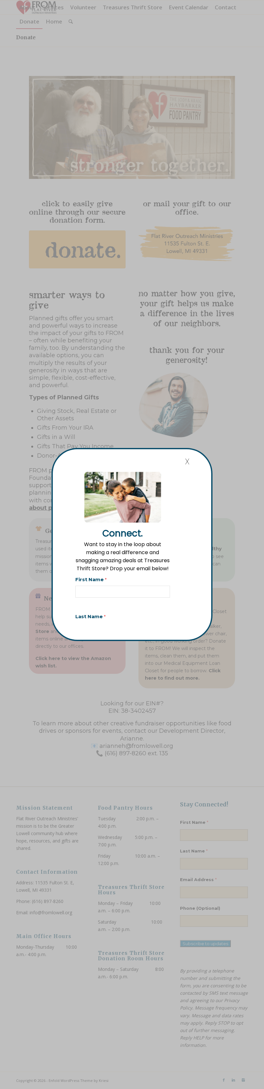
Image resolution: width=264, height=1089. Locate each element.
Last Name (90, 616)
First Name (91, 579)
